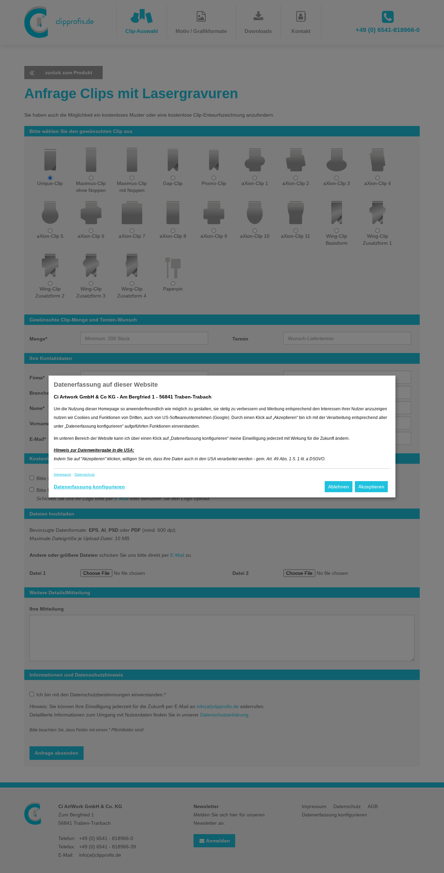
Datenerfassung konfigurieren (89, 486)
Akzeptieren (371, 486)
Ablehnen (338, 486)
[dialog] (222, 436)
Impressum (62, 474)
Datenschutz (85, 474)
